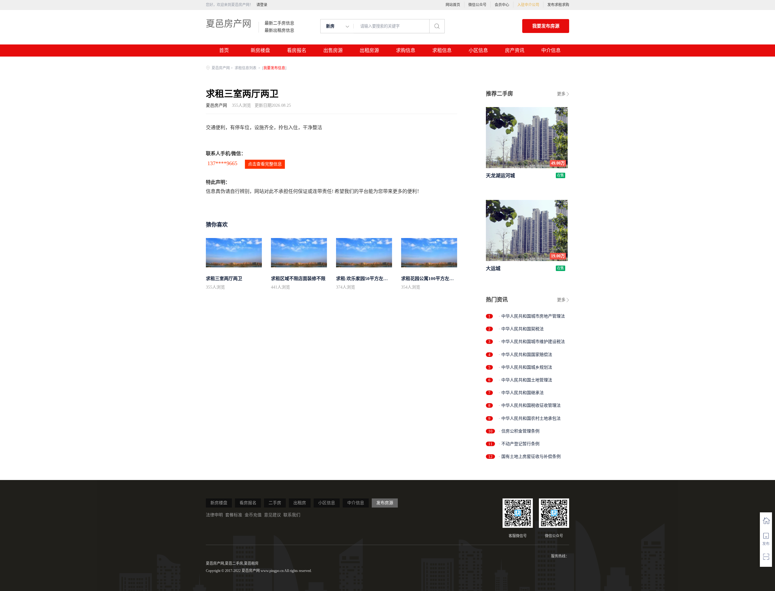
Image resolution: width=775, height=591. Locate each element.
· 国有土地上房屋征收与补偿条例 (530, 456)
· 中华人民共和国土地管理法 (525, 380)
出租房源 (369, 50)
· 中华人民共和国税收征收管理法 (530, 405)
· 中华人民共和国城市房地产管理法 (532, 316)
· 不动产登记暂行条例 (519, 444)
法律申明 (214, 515)
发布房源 (384, 503)
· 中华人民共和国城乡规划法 (525, 367)
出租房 (299, 503)
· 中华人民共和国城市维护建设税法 (532, 341)
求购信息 (405, 50)
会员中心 (502, 5)
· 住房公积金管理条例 (519, 431)
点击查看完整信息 (265, 164)
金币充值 (253, 515)
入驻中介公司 (528, 5)
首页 (224, 50)
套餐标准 (233, 515)
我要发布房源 (545, 26)
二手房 (275, 503)
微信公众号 (477, 5)
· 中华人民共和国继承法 (521, 392)
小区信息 (478, 50)
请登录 (261, 5)
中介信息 (551, 50)
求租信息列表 (246, 68)
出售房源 (333, 50)
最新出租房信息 (279, 30)
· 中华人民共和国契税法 (521, 329)
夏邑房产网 (228, 23)
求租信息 (442, 50)
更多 (561, 94)
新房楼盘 (260, 50)
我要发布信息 (274, 68)
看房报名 (296, 50)
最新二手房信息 (279, 23)
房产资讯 (514, 50)
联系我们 (291, 515)
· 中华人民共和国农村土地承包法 (530, 418)
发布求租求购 (558, 5)
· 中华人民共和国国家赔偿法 (525, 354)
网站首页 (453, 5)
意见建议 (272, 515)
